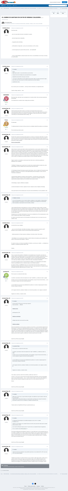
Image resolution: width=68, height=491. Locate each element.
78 (6, 280)
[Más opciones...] (47, 28)
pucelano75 (6, 271)
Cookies (42, 486)
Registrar (64, 2)
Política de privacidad (31, 486)
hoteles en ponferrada (16, 316)
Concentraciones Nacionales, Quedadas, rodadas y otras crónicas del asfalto (28, 23)
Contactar (38, 486)
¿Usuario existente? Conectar (55, 2)
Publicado (17, 66)
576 (6, 129)
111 (6, 104)
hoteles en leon (15, 308)
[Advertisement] (25, 12)
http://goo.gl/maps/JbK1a (15, 142)
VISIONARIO (6, 94)
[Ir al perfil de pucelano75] (6, 275)
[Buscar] (66, 5)
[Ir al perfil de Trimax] (6, 123)
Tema (25, 486)
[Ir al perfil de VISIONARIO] (6, 98)
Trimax (6, 120)
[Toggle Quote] (12, 69)
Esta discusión (61, 5)
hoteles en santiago (15, 324)
